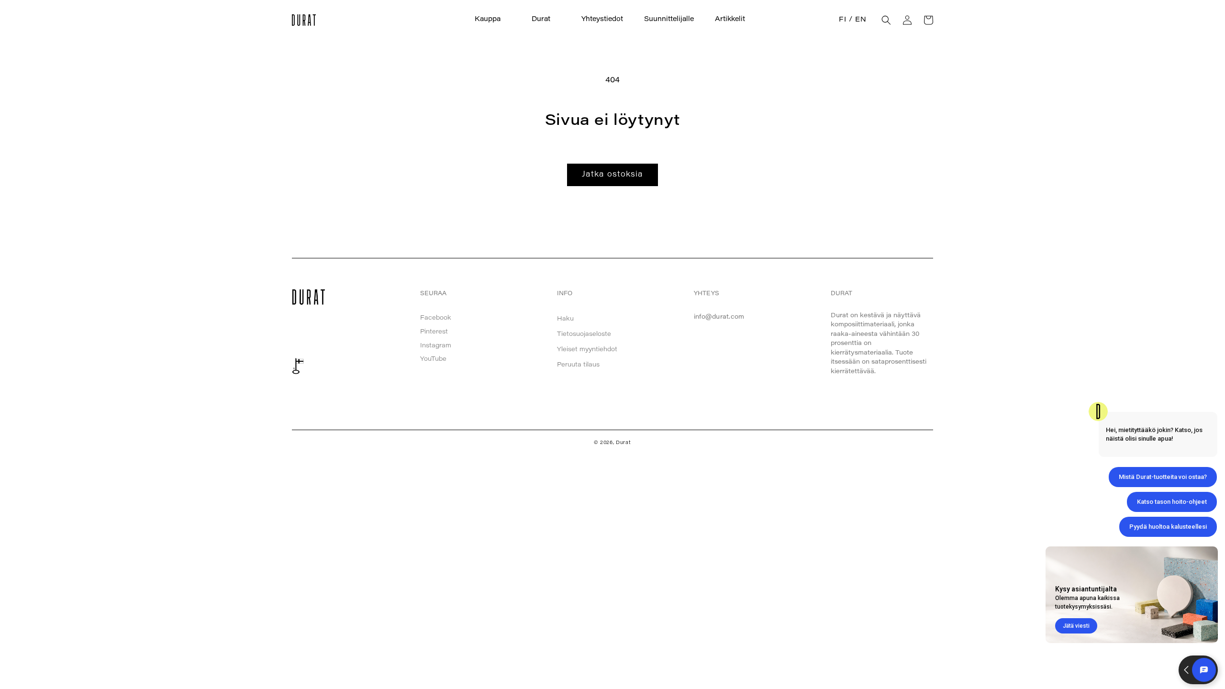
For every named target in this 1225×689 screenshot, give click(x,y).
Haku (565, 319)
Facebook (435, 318)
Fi (842, 20)
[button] (492, 19)
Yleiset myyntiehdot (587, 349)
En (860, 20)
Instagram (435, 346)
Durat (623, 443)
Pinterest (434, 332)
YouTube (433, 359)
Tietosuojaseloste (584, 334)
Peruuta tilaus (578, 365)
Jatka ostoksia (612, 174)
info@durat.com (719, 317)
